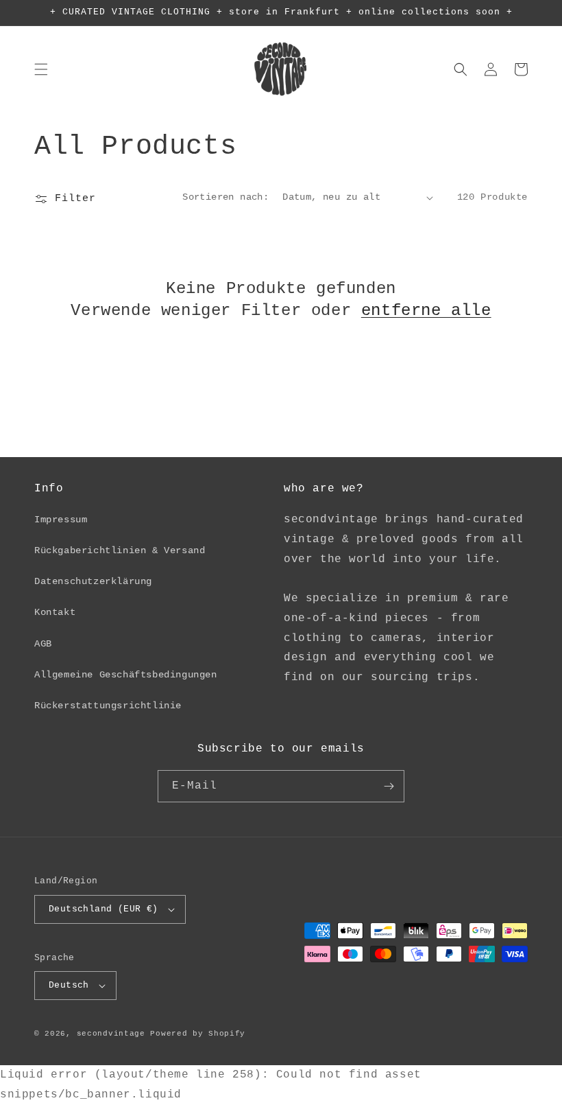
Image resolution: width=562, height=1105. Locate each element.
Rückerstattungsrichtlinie (108, 705)
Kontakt (54, 612)
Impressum (60, 519)
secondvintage (111, 1034)
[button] (41, 69)
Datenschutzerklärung (93, 581)
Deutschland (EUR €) (103, 909)
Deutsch (69, 985)
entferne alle (426, 310)
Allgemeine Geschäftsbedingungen (125, 674)
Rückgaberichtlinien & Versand (119, 550)
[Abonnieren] (389, 786)
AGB (43, 643)
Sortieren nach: (225, 196)
